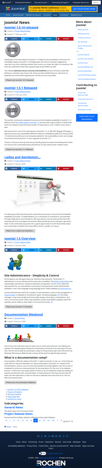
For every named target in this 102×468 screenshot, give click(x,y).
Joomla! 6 (47, 15)
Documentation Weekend (23, 314)
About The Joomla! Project (85, 47)
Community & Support (60, 2)
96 (35, 420)
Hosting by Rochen (51, 467)
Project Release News (22, 31)
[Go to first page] (6, 420)
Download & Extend (23, 2)
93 (23, 420)
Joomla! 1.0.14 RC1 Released (18, 389)
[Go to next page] (57, 420)
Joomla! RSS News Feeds (87, 75)
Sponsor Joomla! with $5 (59, 446)
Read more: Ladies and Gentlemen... (20, 231)
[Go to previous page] (10, 420)
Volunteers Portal (84, 109)
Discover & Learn (41, 2)
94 (27, 420)
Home (8, 15)
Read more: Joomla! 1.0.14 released (20, 80)
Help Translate (75, 446)
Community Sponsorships (83, 104)
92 (18, 420)
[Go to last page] (61, 420)
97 (40, 420)
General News (19, 318)
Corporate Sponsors (85, 99)
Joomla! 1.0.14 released (21, 27)
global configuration (61, 281)
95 (31, 420)
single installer (9, 295)
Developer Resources (81, 2)
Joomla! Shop (83, 63)
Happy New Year (14, 397)
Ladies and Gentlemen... (22, 157)
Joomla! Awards (83, 55)
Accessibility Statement (16, 446)
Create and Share (84, 38)
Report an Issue (88, 446)
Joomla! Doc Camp (14, 399)
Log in (51, 448)
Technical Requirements (87, 79)
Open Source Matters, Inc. (49, 458)
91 (14, 420)
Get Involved (82, 42)
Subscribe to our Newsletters (86, 117)
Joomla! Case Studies (85, 59)
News (55, 15)
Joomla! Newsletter (85, 71)
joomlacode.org (65, 288)
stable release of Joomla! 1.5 (28, 122)
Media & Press (76, 15)
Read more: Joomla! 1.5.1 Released (20, 149)
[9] (58, 284)
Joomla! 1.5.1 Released (20, 88)
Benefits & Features (33, 15)
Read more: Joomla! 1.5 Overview (19, 307)
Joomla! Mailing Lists (85, 67)
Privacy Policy (32, 446)
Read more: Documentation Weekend (21, 382)
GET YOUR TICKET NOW (84, 9)
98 (44, 420)
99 (48, 420)
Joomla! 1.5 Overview (20, 238)
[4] (52, 302)
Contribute (64, 15)
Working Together (14, 394)
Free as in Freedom (15, 392)
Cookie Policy (44, 446)
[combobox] (96, 2)
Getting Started (83, 34)
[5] (59, 295)
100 (53, 420)
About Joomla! (18, 15)
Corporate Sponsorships (83, 94)
